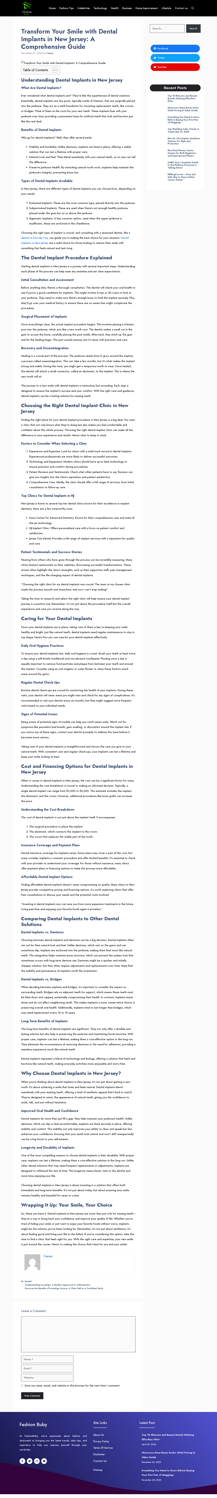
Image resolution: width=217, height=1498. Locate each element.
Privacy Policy (101, 1441)
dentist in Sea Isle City (34, 238)
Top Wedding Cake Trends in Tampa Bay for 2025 (183, 130)
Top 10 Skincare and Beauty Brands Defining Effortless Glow (182, 98)
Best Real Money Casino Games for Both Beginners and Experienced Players (182, 153)
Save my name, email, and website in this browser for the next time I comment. (72, 1385)
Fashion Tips (66, 8)
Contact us (181, 8)
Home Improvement (147, 8)
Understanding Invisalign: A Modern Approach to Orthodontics (57, 1284)
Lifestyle (166, 8)
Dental (28, 1281)
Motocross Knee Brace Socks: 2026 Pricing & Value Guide (183, 109)
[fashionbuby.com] (26, 8)
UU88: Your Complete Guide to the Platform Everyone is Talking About (183, 165)
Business (127, 8)
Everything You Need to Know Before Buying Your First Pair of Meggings (183, 119)
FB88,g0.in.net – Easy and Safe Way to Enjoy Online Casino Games (182, 177)
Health (115, 8)
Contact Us (100, 1461)
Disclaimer (99, 1454)
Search (193, 28)
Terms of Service (103, 1448)
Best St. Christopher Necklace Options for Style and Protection (184, 141)
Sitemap (97, 1470)
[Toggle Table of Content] (53, 70)
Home (52, 8)
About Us (98, 1435)
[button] (193, 8)
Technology (100, 8)
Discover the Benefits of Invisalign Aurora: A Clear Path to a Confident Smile (64, 1288)
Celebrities (83, 8)
